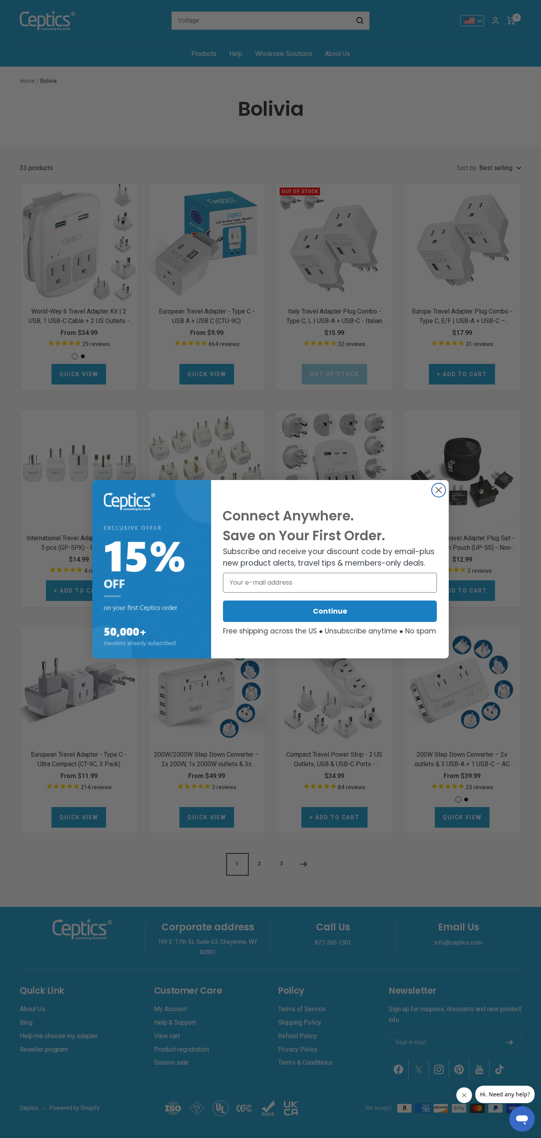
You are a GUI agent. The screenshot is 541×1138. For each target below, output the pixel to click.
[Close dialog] (439, 490)
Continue (330, 611)
